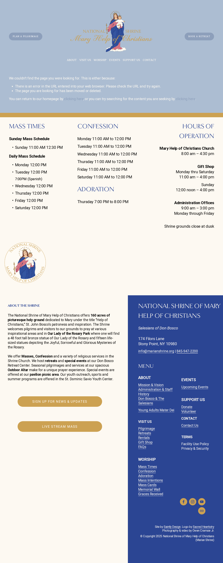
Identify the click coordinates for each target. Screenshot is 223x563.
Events (114, 60)
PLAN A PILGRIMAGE (25, 36)
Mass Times (147, 467)
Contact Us (189, 425)
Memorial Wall (149, 489)
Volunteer (188, 412)
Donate (186, 407)
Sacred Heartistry (203, 527)
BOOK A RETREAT (199, 36)
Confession (147, 471)
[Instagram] (192, 501)
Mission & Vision (151, 385)
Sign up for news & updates (59, 401)
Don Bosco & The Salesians (151, 401)
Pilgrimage (146, 429)
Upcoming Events (194, 387)
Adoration (145, 476)
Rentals (144, 438)
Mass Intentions (150, 480)
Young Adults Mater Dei (156, 410)
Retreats (144, 433)
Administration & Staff (155, 390)
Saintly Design (172, 527)
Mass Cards (147, 485)
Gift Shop (145, 442)
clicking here (73, 99)
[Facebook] (183, 501)
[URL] (201, 510)
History (143, 394)
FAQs (142, 447)
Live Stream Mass (60, 426)
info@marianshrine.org (156, 351)
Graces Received (150, 494)
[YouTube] (201, 501)
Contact (149, 60)
